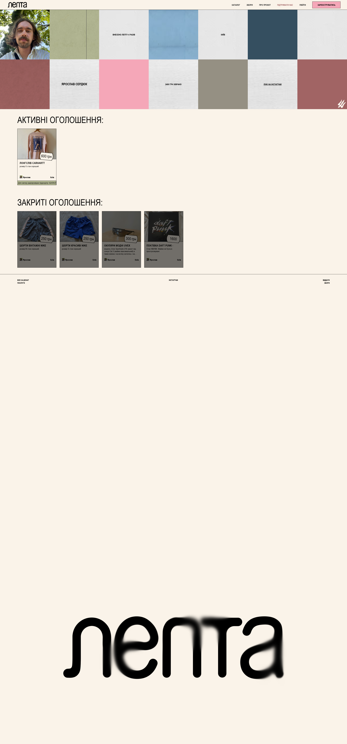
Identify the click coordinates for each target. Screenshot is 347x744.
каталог (236, 5)
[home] (17, 5)
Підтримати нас (285, 5)
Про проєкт (265, 5)
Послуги (21, 283)
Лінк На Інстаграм (273, 84)
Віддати (326, 280)
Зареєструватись (326, 5)
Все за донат (23, 280)
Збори (250, 5)
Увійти (302, 5)
